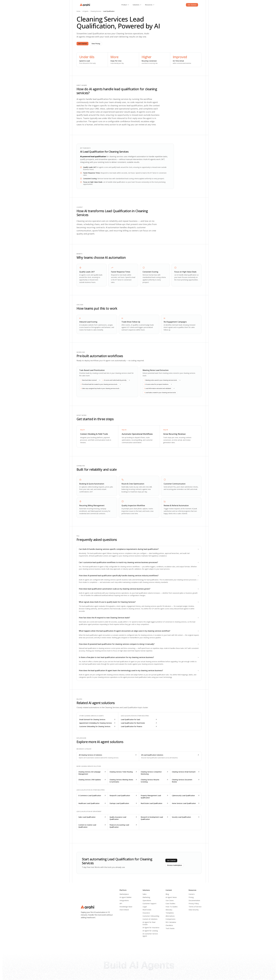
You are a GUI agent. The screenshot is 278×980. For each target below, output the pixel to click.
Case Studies (170, 903)
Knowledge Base (126, 907)
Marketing (146, 897)
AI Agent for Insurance (151, 927)
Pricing (191, 897)
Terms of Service (195, 907)
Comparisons (170, 919)
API (121, 903)
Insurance (146, 913)
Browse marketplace (174, 865)
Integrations (124, 900)
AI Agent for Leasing (150, 931)
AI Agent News (171, 897)
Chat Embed (124, 910)
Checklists (169, 925)
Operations (147, 900)
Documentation (194, 900)
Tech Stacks (170, 928)
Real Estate (147, 910)
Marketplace (124, 894)
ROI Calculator (171, 922)
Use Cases (170, 900)
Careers (192, 894)
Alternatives (170, 916)
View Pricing (96, 44)
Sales (144, 894)
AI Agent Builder (126, 897)
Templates (170, 913)
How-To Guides (172, 907)
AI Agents (85, 11)
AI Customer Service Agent (150, 935)
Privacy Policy (194, 903)
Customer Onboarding (151, 916)
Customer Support (149, 903)
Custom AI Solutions (150, 919)
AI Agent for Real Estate (149, 923)
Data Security (194, 910)
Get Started (192, 5)
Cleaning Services (95, 11)
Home (78, 11)
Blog (167, 894)
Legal (145, 907)
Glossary (169, 910)
